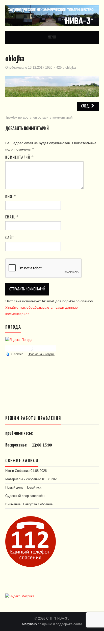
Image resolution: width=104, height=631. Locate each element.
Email (12, 217)
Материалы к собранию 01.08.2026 (31, 479)
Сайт (9, 238)
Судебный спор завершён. (25, 496)
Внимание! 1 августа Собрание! (29, 504)
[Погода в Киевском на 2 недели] (41, 354)
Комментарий (19, 157)
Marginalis (29, 624)
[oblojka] (52, 86)
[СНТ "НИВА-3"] (52, 15)
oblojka (70, 67)
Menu (52, 37)
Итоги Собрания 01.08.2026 (26, 471)
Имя (10, 197)
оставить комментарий (55, 117)
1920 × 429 (53, 67)
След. (85, 106)
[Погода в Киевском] (31, 348)
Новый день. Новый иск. (23, 487)
